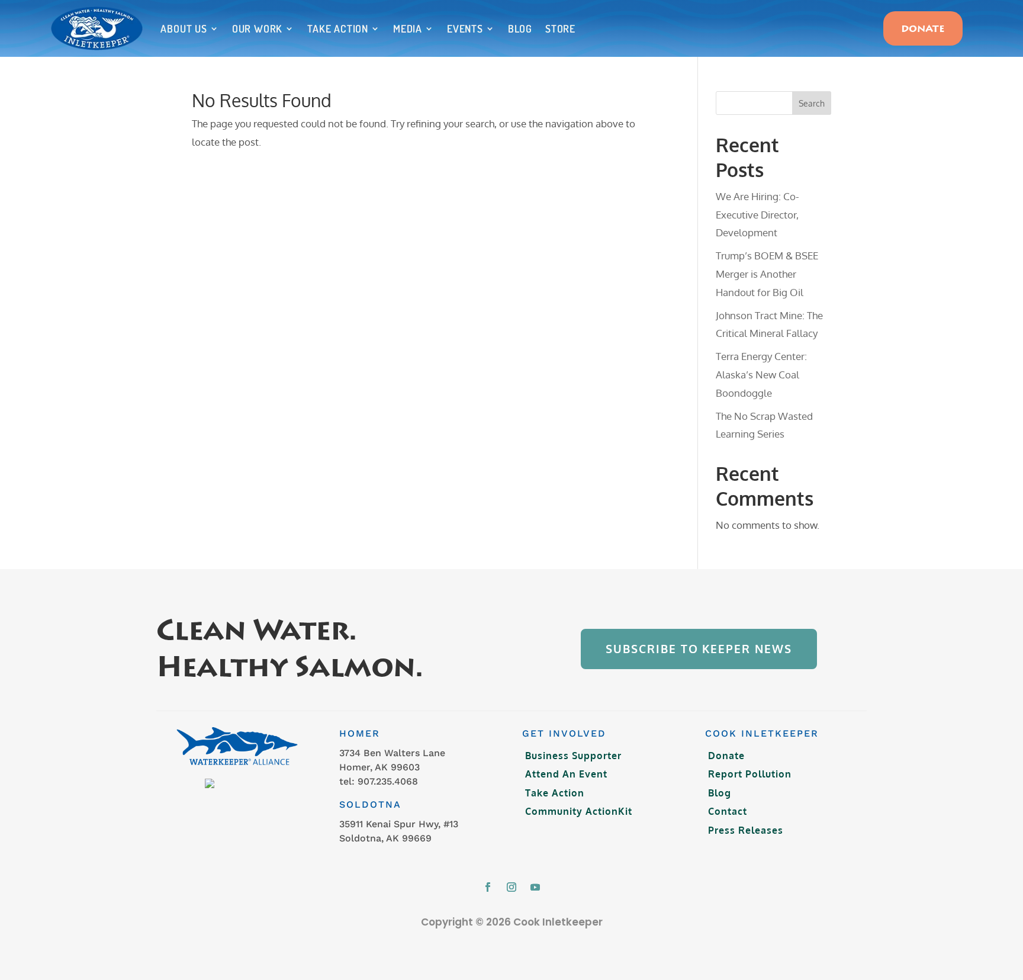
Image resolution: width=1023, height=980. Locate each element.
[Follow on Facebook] (487, 887)
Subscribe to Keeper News (699, 648)
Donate (923, 29)
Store (560, 28)
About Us (183, 28)
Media (407, 28)
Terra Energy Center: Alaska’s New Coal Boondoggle (761, 374)
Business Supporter (573, 755)
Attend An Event (566, 774)
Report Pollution (750, 774)
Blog (520, 28)
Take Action (337, 28)
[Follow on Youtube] (535, 887)
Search (812, 103)
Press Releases (745, 830)
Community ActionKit (578, 811)
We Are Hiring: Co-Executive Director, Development (757, 214)
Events (465, 28)
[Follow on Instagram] (511, 887)
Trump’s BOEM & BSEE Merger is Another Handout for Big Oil (767, 273)
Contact (727, 811)
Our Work (257, 28)
